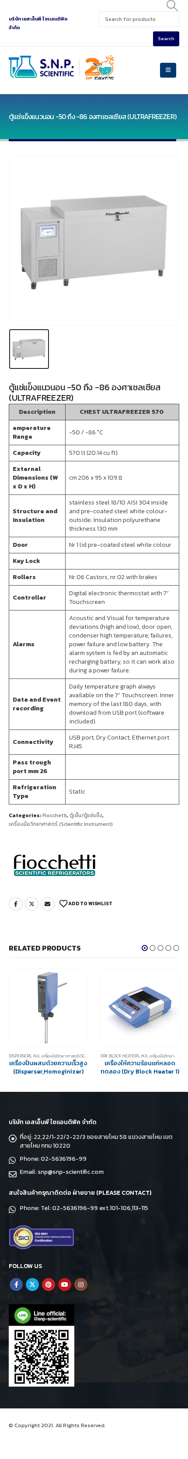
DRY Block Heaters (120, 1056)
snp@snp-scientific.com (71, 1171)
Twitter (31, 904)
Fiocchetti (54, 815)
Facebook (16, 904)
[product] (48, 1007)
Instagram (80, 1284)
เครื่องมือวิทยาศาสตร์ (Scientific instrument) (61, 824)
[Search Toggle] (172, 5)
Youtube (64, 1284)
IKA (36, 1056)
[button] (145, 948)
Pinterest (48, 1284)
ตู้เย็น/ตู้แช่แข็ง (86, 815)
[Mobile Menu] (168, 70)
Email (48, 904)
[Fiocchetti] (55, 865)
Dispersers (20, 1056)
